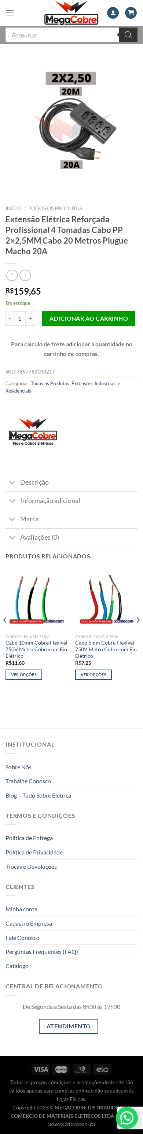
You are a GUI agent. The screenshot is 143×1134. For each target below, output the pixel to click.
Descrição (34, 482)
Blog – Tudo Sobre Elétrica (38, 795)
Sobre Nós (19, 766)
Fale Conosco (23, 937)
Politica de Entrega (29, 837)
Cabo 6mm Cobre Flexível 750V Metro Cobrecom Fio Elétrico (106, 649)
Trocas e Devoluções (31, 866)
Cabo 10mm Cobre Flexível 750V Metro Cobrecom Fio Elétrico (36, 649)
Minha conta (21, 908)
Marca (29, 519)
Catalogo (17, 965)
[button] (127, 1118)
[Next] (138, 634)
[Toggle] (13, 483)
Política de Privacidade (34, 852)
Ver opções (24, 674)
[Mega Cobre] (33, 434)
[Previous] (5, 634)
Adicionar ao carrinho (89, 318)
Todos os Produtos (55, 208)
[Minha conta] (113, 13)
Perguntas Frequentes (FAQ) (42, 951)
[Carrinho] (131, 13)
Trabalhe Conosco (28, 780)
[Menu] (10, 13)
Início (14, 208)
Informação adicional (50, 500)
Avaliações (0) (39, 537)
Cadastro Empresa (29, 923)
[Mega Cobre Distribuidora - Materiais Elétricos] (71, 13)
